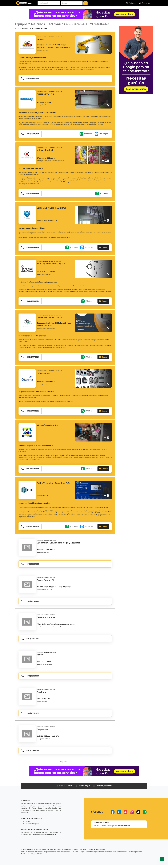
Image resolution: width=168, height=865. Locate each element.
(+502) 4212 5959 (32, 78)
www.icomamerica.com (44, 274)
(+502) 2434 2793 (32, 247)
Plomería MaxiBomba (47, 425)
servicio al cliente (123, 826)
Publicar (27, 821)
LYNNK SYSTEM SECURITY (49, 317)
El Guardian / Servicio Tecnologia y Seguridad (58, 542)
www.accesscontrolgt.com (44, 590)
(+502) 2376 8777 (32, 676)
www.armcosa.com (42, 50)
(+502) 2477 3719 (32, 357)
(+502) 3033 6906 (32, 526)
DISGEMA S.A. (43, 373)
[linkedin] (119, 812)
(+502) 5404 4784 (32, 468)
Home (17, 28)
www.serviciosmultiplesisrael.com (47, 220)
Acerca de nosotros (65, 786)
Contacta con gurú (84, 786)
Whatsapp (88, 133)
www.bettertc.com (42, 496)
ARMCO (40, 39)
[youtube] (125, 812)
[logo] (27, 44)
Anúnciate (132, 3)
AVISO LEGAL (25, 854)
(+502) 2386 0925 (32, 564)
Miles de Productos (46, 150)
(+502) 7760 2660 (32, 638)
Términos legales (50, 835)
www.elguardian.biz (43, 552)
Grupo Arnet (43, 729)
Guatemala (146, 3)
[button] (65, 761)
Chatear (105, 247)
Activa (40, 654)
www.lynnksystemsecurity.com (46, 328)
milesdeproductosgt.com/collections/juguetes (50, 161)
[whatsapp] (145, 812)
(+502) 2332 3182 (32, 134)
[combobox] (49, 3)
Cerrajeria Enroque (46, 617)
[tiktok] (138, 812)
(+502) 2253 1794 (32, 193)
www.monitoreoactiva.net (44, 664)
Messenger (103, 133)
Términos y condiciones (104, 786)
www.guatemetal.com (43, 105)
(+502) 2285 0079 (32, 750)
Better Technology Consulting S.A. (53, 483)
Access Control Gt (45, 580)
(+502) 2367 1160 (32, 713)
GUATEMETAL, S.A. (46, 94)
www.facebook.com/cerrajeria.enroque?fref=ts (50, 627)
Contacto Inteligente (32, 824)
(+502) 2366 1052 (32, 301)
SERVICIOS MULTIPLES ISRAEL (51, 208)
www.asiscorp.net (42, 701)
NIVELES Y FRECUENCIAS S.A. (51, 263)
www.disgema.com (42, 384)
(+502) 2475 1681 (32, 411)
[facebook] (113, 812)
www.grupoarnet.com (43, 739)
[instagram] (132, 812)
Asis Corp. (42, 692)
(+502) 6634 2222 (32, 601)
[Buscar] (85, 3)
